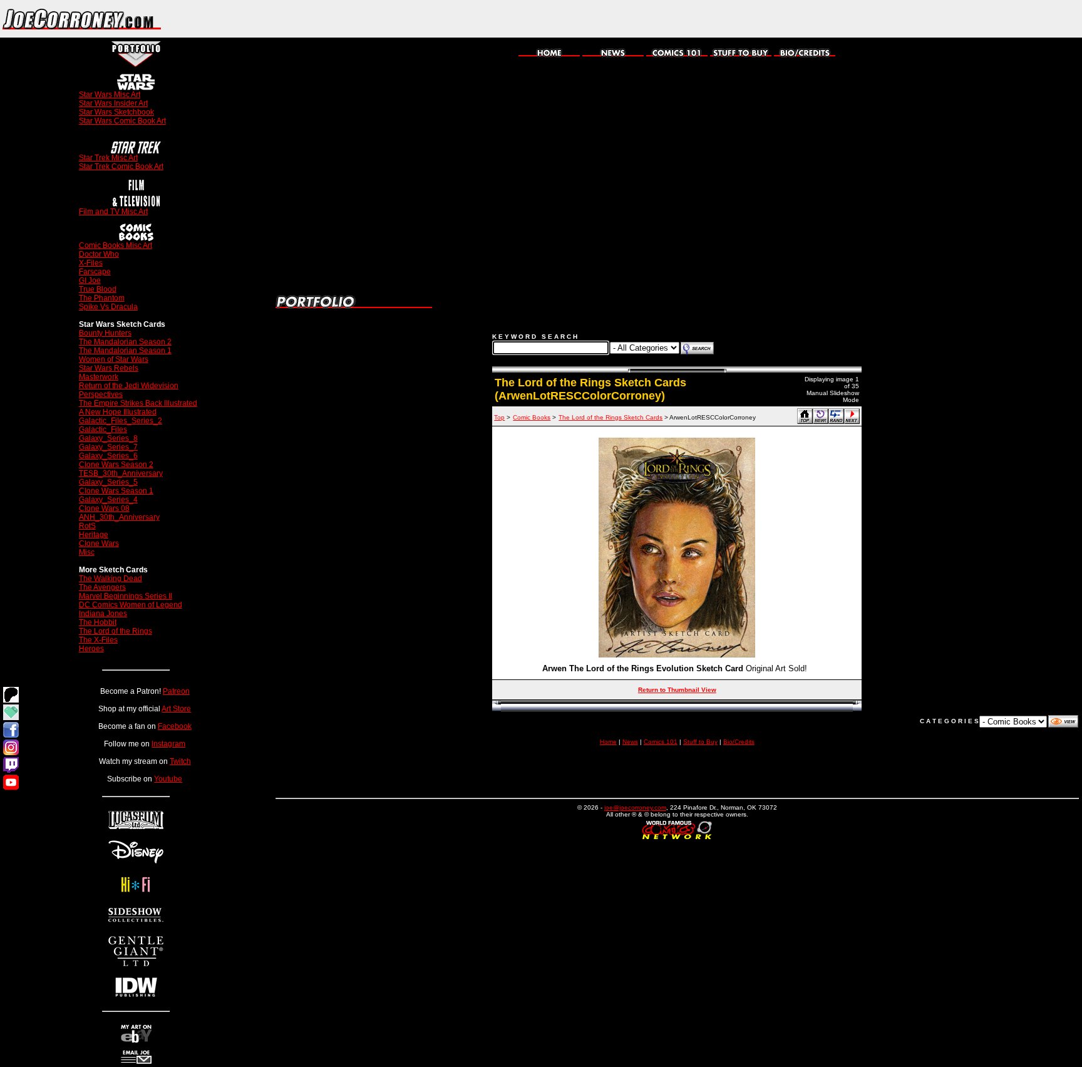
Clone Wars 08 (104, 508)
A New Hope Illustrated (118, 412)
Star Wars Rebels (108, 368)
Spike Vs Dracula (108, 306)
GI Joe (90, 280)
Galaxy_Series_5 (108, 482)
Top (499, 417)
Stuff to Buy (700, 741)
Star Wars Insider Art (113, 103)
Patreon (176, 691)
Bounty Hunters (105, 333)
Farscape (95, 271)
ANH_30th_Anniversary (119, 517)
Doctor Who (99, 254)
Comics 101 (661, 741)
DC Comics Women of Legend (130, 605)
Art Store (176, 708)
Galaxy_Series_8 (108, 438)
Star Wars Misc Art (109, 94)
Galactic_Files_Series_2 (120, 420)
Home (608, 741)
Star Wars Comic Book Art (122, 120)
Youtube (168, 779)
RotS (87, 526)
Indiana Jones (103, 613)
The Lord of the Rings (115, 631)
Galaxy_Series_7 (108, 447)
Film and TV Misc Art (113, 211)
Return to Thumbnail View (677, 689)
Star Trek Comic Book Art (121, 166)
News (630, 741)
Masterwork (98, 377)
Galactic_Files (103, 429)
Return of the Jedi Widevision (128, 385)
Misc (87, 552)
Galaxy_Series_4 (108, 499)
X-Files (91, 263)
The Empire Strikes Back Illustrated (138, 403)
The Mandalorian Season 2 (125, 342)
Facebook (175, 726)
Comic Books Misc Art (115, 245)
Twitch (180, 761)
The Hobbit (97, 622)
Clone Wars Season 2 (116, 464)
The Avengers (102, 587)
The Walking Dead (110, 578)
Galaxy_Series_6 (108, 455)
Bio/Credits (739, 741)
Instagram (168, 744)
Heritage (93, 534)
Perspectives (101, 394)
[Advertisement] (935, 19)
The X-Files (98, 640)
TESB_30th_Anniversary (121, 473)
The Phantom (102, 298)
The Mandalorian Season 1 (125, 350)
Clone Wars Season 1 (116, 491)
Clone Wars (99, 543)
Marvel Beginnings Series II (125, 596)
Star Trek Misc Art (108, 157)
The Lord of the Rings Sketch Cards (610, 417)
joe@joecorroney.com (635, 807)
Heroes (91, 648)
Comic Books (531, 417)
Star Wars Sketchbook (116, 112)
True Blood (97, 289)
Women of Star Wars (113, 359)
